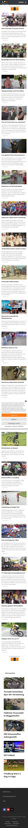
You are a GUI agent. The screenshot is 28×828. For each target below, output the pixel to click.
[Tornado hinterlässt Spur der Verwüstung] (14, 683)
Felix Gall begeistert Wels (10, 540)
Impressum (15, 821)
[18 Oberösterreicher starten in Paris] (14, 240)
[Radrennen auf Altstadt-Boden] (14, 177)
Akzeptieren (14, 415)
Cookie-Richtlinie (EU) (11, 825)
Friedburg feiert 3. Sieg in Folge (12, 775)
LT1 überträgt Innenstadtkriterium (13, 573)
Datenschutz (14, 426)
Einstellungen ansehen (14, 423)
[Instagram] (11, 809)
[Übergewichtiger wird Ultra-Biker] (14, 82)
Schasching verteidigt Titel (10, 507)
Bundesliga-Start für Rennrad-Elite (13, 60)
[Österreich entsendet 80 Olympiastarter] (14, 307)
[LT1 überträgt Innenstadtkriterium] (14, 564)
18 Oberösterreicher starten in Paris (13, 249)
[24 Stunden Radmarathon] (14, 272)
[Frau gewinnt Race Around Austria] (14, 146)
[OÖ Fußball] (14, 746)
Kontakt (8, 821)
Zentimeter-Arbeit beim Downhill (12, 382)
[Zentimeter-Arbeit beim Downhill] (14, 373)
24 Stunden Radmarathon (10, 281)
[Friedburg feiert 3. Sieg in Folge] (14, 765)
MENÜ (22, 2)
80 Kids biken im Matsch (9, 448)
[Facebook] (4, 809)
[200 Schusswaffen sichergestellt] (14, 725)
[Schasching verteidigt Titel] (14, 498)
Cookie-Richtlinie (8, 426)
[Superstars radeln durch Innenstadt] (14, 208)
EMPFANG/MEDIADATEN (9, 796)
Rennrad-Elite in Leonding (10, 478)
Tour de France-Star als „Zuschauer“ (13, 122)
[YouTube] (8, 809)
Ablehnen (14, 419)
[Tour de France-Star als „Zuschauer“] (14, 113)
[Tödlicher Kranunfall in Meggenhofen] (14, 704)
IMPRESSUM (20, 426)
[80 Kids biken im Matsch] (14, 439)
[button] (26, 401)
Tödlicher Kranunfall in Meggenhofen (14, 714)
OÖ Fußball (9, 755)
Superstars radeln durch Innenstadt (13, 217)
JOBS (4, 801)
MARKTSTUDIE (6, 792)
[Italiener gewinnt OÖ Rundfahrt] (14, 597)
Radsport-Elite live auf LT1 (10, 639)
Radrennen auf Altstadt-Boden (11, 186)
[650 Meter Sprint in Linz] (14, 339)
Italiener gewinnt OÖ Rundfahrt (12, 606)
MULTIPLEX (16, 823)
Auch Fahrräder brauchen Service (12, 28)
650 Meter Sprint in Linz (9, 348)
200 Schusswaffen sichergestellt (12, 735)
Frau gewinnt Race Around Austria (13, 155)
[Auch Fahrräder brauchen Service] (14, 19)
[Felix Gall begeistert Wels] (14, 531)
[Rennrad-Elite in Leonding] (14, 468)
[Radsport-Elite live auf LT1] (14, 630)
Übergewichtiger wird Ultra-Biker (12, 91)
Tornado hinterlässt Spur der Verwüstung (14, 693)
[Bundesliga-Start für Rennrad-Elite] (14, 51)
